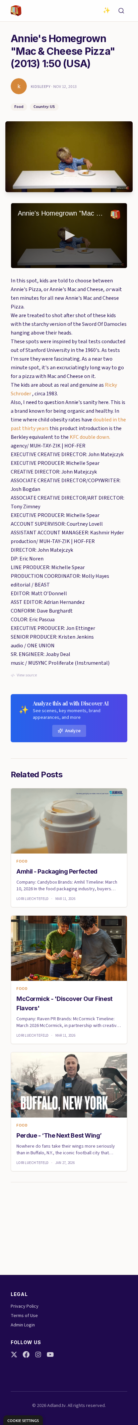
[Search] (121, 11)
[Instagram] (38, 1354)
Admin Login (23, 1325)
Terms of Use (24, 1315)
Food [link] (21, 861)
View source (27, 675)
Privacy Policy (25, 1306)
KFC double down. (90, 437)
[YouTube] (50, 1354)
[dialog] (23, 1420)
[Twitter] (14, 1354)
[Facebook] (26, 1354)
